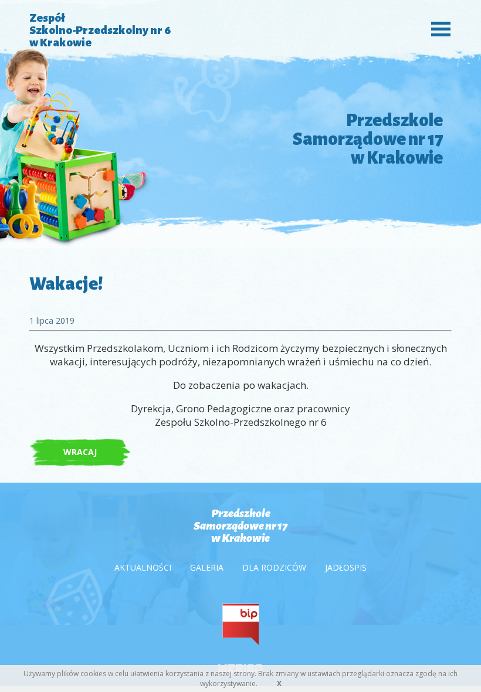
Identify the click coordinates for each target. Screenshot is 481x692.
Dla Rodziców (274, 567)
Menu (438, 28)
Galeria (206, 567)
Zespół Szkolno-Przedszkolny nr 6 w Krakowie (100, 30)
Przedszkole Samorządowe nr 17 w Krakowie (240, 525)
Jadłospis (346, 567)
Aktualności (142, 567)
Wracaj (80, 451)
